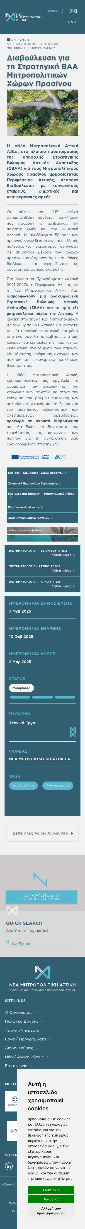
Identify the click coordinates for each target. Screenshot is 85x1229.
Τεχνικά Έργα (22, 723)
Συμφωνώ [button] (51, 1190)
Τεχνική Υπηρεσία (22, 1030)
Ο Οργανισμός (19, 1012)
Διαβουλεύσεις (23, 785)
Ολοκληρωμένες (58, 785)
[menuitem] (73, 11)
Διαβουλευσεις (21, 40)
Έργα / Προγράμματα (25, 1039)
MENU (53, 11)
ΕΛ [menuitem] (70, 22)
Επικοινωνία (16, 1065)
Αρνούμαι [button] (51, 1199)
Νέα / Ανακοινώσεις (24, 1057)
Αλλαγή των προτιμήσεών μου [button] (51, 1210)
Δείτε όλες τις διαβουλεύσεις (40, 833)
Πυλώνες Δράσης (22, 1021)
